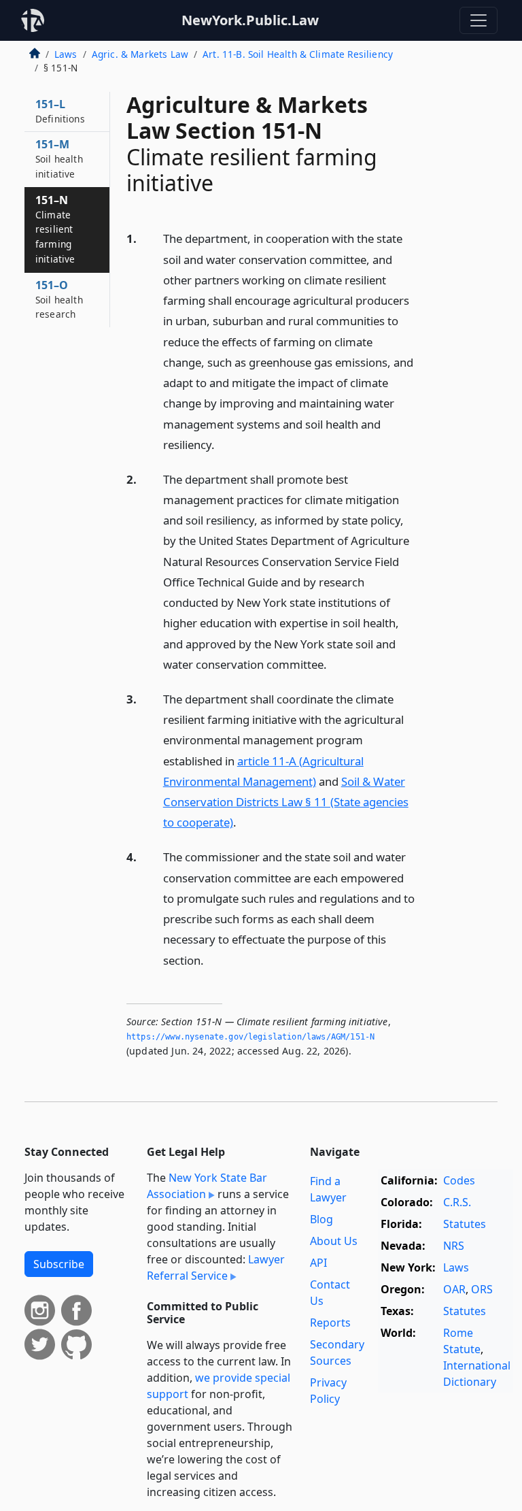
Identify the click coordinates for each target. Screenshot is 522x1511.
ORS (482, 1289)
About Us (334, 1240)
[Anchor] (222, 444)
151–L (60, 111)
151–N (55, 229)
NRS (453, 1245)
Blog (321, 1219)
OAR (454, 1289)
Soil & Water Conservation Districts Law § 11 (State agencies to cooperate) (285, 802)
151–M (59, 158)
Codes (459, 1180)
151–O (59, 299)
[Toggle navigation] (478, 20)
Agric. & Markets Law (140, 54)
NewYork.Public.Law (250, 20)
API (318, 1262)
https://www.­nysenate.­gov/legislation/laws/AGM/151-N (250, 1037)
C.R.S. (457, 1202)
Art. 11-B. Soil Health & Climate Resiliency (298, 54)
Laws (65, 54)
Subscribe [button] (58, 1264)
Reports (330, 1322)
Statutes (464, 1223)
